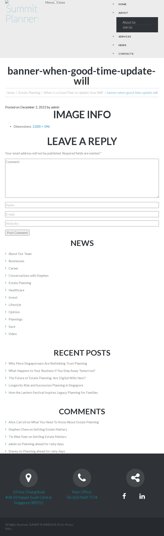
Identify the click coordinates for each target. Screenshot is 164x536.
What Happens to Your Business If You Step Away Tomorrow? (52, 371)
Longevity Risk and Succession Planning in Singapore (46, 385)
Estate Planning (29, 92)
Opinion (14, 312)
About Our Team (20, 254)
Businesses (16, 261)
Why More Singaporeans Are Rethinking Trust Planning (48, 363)
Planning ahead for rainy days (43, 444)
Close (61, 2)
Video (13, 334)
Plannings (16, 319)
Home (11, 92)
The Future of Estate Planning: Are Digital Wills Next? (47, 378)
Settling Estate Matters (50, 429)
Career (13, 268)
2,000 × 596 (41, 126)
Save (12, 326)
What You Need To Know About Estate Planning (65, 422)
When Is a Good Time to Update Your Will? (73, 92)
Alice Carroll (17, 422)
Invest (13, 297)
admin (55, 107)
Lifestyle (15, 305)
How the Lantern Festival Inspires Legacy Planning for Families (53, 392)
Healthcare (16, 290)
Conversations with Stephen (28, 275)
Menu (49, 2)
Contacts (126, 53)
